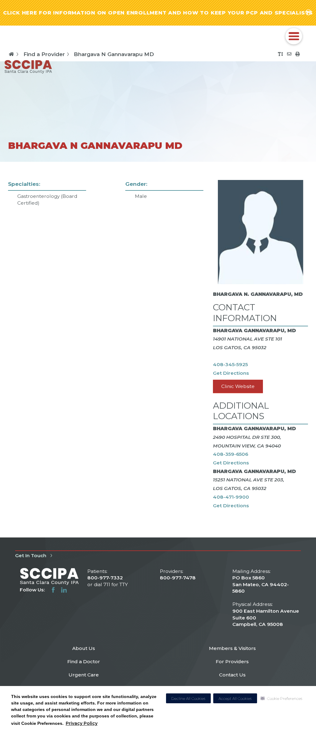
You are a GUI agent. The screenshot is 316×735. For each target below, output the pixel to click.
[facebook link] (53, 590)
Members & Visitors (232, 648)
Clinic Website (238, 386)
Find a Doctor (83, 661)
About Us (83, 648)
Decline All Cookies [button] (188, 698)
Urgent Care (84, 675)
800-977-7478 (178, 578)
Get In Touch (30, 555)
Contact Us (232, 675)
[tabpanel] (158, 349)
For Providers (232, 661)
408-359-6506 (230, 454)
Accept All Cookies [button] (235, 698)
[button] (282, 698)
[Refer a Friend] (289, 54)
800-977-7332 (105, 578)
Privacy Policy (82, 723)
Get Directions (231, 373)
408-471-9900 (231, 497)
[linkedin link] (64, 590)
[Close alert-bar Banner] (308, 13)
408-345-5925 (230, 364)
